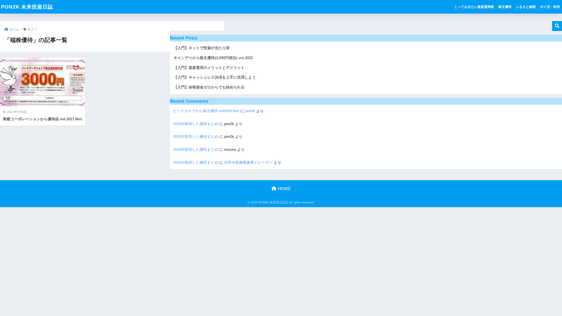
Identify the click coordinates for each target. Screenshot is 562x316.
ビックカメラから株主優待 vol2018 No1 (206, 111)
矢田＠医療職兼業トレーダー (248, 162)
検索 (557, 26)
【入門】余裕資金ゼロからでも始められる (209, 87)
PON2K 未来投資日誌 (27, 7)
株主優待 (505, 7)
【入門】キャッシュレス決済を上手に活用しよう (215, 77)
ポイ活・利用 (550, 7)
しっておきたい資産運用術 (474, 7)
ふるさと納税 (526, 7)
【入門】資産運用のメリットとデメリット (209, 68)
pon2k (250, 111)
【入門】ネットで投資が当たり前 (202, 48)
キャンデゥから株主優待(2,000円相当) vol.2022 (213, 58)
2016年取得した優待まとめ (195, 124)
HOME (283, 188)
